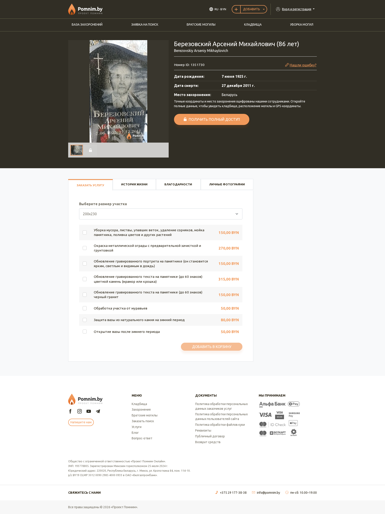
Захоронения (141, 409)
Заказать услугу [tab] (90, 185)
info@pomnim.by (268, 492)
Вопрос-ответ (142, 438)
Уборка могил (301, 24)
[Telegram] (98, 411)
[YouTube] (88, 411)
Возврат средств (208, 442)
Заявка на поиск (144, 24)
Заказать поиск (143, 421)
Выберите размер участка (103, 204)
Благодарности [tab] (178, 184)
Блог (135, 432)
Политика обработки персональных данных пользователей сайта (221, 416)
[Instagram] (79, 411)
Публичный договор (210, 436)
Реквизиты (203, 430)
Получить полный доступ (214, 119)
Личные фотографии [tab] (227, 184)
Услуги (136, 427)
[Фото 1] (76, 150)
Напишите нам (81, 422)
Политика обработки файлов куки (220, 424)
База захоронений (87, 24)
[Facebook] (70, 411)
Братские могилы (201, 24)
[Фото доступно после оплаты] (90, 150)
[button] (118, 91)
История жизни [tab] (134, 184)
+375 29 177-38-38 (233, 492)
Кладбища (253, 24)
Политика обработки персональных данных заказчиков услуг (221, 406)
